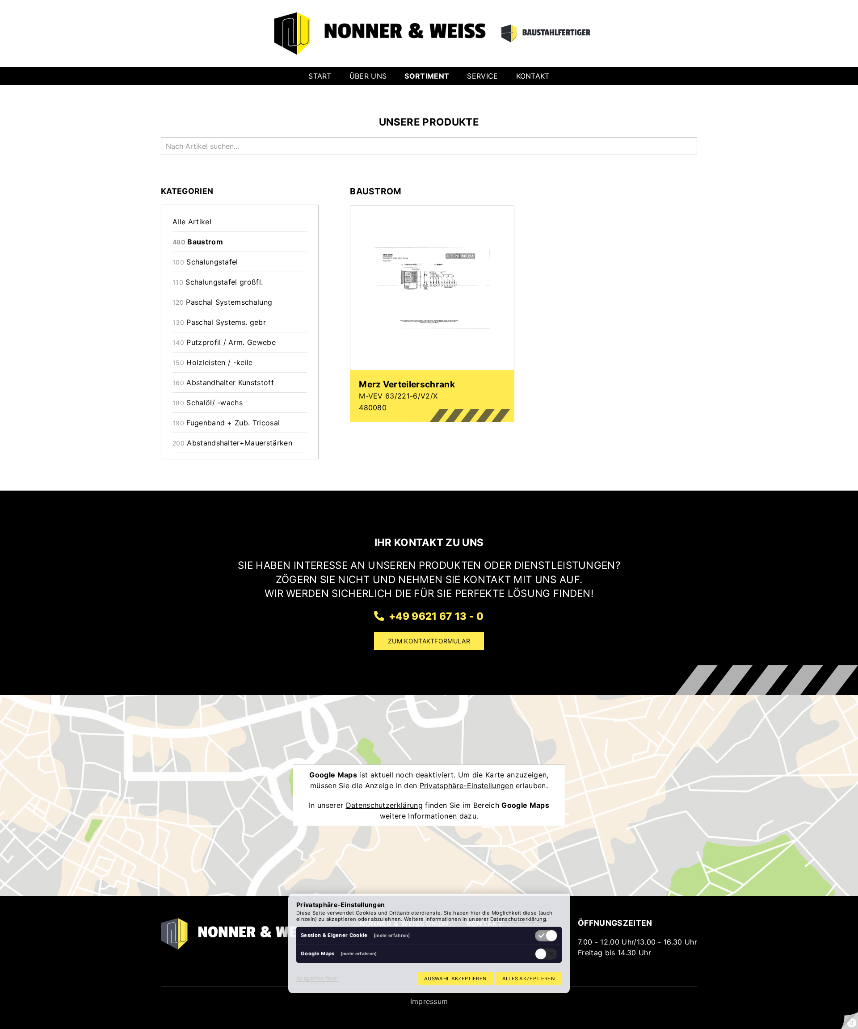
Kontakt (533, 75)
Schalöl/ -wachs (207, 402)
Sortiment (426, 75)
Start (320, 75)
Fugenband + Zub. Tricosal (226, 422)
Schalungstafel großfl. (217, 281)
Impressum (429, 1001)
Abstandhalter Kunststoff (223, 382)
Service (482, 75)
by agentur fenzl (317, 978)
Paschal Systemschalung (222, 302)
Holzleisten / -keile (212, 362)
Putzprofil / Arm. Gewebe (224, 342)
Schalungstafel (205, 261)
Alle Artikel (191, 221)
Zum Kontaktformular (429, 641)
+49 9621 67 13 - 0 (435, 616)
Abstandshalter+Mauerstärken (232, 442)
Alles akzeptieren (528, 978)
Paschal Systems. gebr (219, 322)
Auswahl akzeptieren (455, 978)
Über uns (368, 75)
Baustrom (197, 241)
